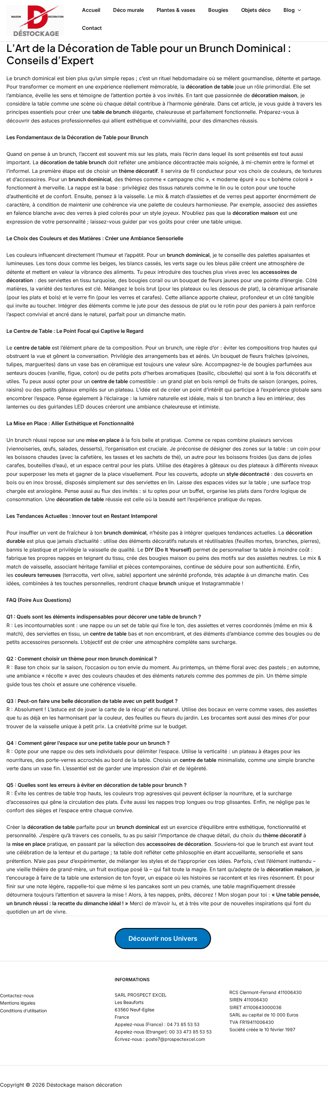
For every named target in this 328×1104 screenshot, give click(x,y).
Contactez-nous (17, 995)
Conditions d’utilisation (23, 1010)
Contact (92, 28)
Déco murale (128, 10)
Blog (289, 10)
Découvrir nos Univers (162, 938)
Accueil (91, 10)
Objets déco (256, 10)
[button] (298, 10)
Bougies (218, 10)
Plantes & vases (176, 10)
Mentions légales (17, 1003)
